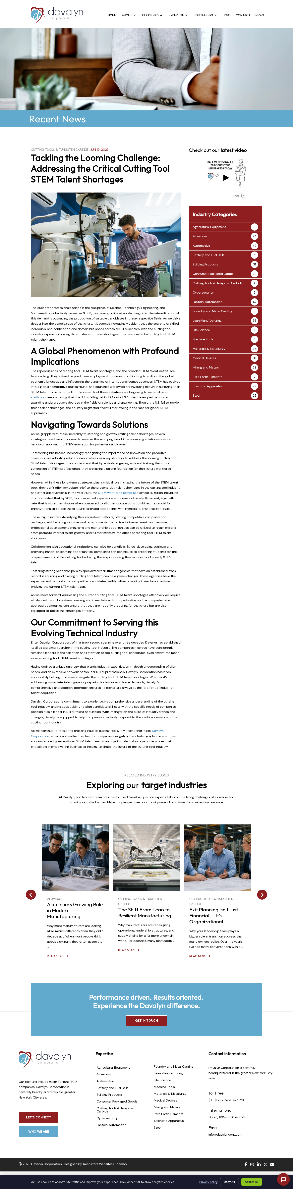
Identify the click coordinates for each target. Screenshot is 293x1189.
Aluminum (200, 236)
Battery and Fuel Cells (208, 255)
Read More (56, 950)
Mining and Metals (206, 367)
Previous (31, 895)
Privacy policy (208, 1182)
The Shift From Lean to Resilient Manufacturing (73, 912)
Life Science (201, 330)
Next (262, 895)
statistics (38, 397)
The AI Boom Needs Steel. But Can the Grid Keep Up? (215, 910)
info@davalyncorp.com (225, 1134)
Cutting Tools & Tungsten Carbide (59, 149)
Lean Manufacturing (207, 320)
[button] (134, 15)
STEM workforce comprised (118, 493)
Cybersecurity (203, 292)
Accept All (252, 1181)
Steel (196, 395)
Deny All (229, 1181)
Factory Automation (207, 302)
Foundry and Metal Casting (212, 311)
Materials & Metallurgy (209, 349)
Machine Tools (203, 339)
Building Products (205, 264)
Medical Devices (204, 358)
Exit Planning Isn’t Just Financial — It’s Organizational (142, 915)
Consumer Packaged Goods (213, 274)
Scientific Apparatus (208, 386)
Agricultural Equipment (209, 227)
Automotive (201, 246)
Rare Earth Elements (207, 377)
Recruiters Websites (98, 1164)
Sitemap (121, 1164)
